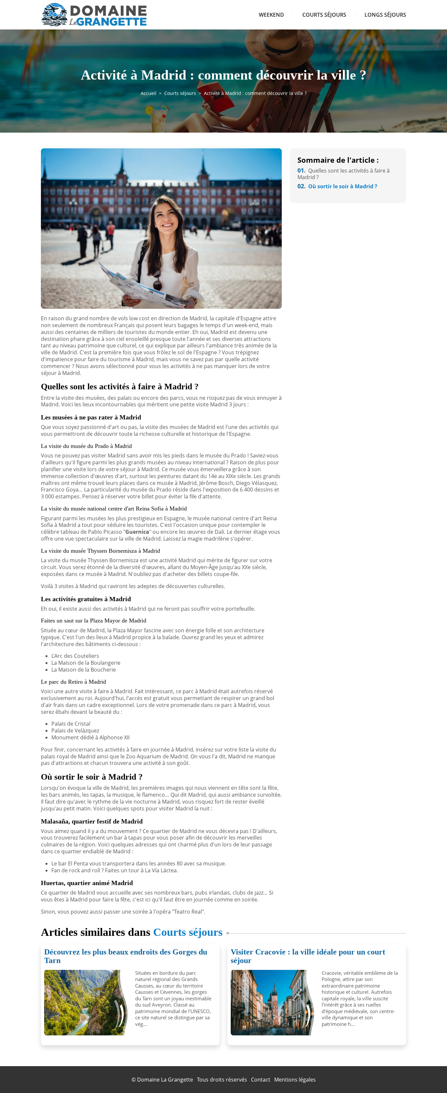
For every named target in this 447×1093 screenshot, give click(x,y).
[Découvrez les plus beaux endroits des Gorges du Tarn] (87, 1002)
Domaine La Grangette (165, 1079)
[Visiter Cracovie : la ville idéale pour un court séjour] (274, 1002)
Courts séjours (324, 14)
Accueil (148, 93)
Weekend (271, 14)
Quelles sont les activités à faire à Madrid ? (343, 174)
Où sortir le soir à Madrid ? (337, 186)
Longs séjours (385, 14)
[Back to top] (429, 1075)
